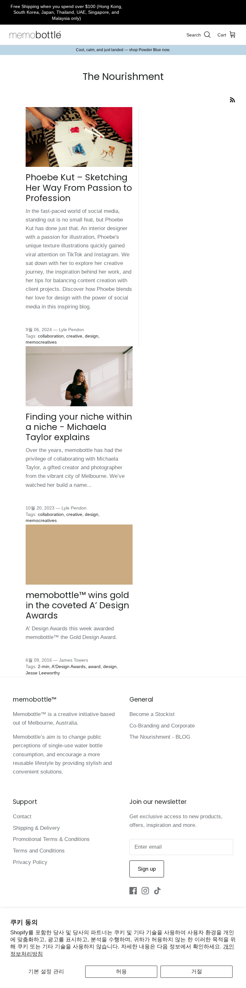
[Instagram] (145, 890)
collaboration (51, 335)
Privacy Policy (30, 862)
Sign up (147, 869)
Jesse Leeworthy (43, 672)
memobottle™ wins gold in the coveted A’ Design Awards (77, 605)
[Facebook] (133, 890)
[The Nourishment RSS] (232, 99)
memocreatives (41, 342)
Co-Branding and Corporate (162, 726)
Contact (22, 816)
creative (74, 335)
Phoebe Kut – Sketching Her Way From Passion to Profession (79, 187)
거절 (196, 972)
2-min (43, 666)
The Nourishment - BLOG (159, 737)
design (91, 335)
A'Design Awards (69, 666)
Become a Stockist (152, 714)
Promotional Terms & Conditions (51, 839)
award (94, 666)
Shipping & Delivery (36, 828)
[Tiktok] (157, 890)
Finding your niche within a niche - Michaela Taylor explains (79, 427)
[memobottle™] (35, 35)
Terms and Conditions (39, 851)
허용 (121, 972)
